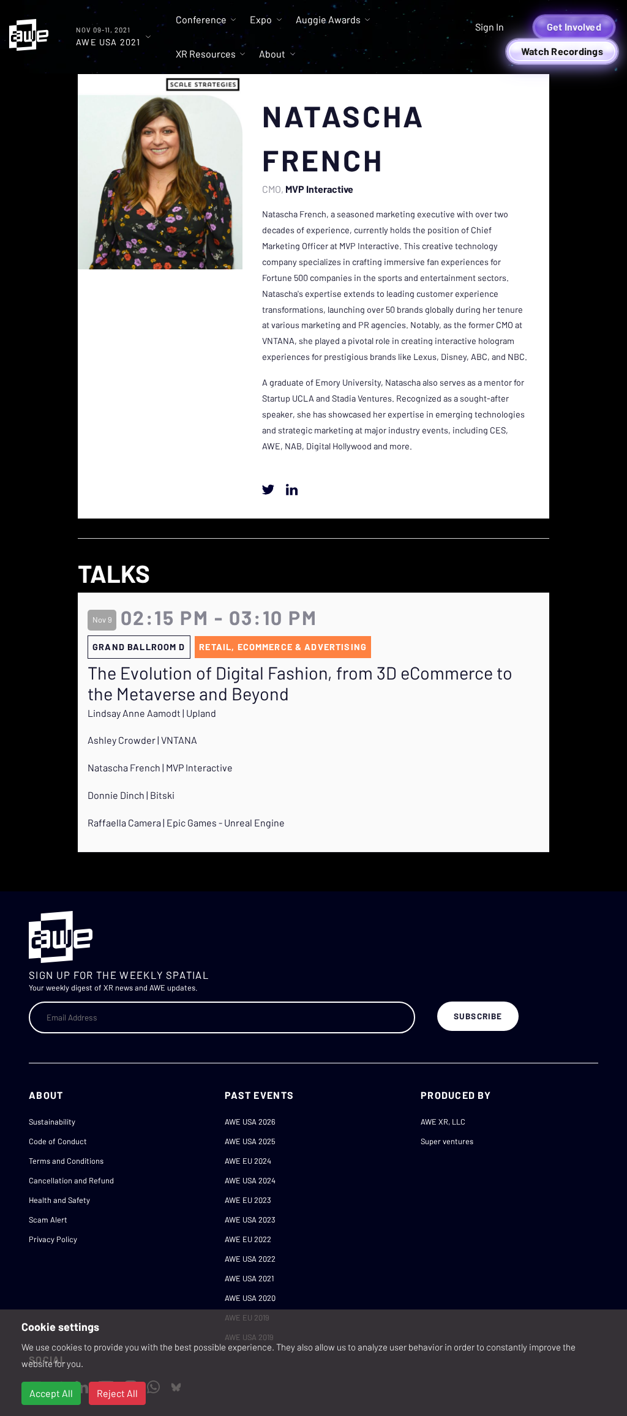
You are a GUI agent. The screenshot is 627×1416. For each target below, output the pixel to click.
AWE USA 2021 (249, 1278)
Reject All (117, 1393)
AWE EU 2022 (248, 1239)
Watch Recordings (562, 51)
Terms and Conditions (66, 1161)
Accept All (51, 1393)
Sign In (489, 26)
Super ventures (447, 1141)
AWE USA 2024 (250, 1180)
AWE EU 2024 (248, 1161)
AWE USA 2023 (250, 1219)
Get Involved (574, 26)
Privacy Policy (53, 1239)
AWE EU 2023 (248, 1200)
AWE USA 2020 (250, 1298)
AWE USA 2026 (250, 1121)
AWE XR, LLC (443, 1121)
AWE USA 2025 (250, 1141)
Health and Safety (59, 1200)
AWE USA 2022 (250, 1259)
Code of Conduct (58, 1141)
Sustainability (52, 1121)
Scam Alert (48, 1219)
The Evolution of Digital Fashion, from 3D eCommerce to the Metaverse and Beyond (300, 683)
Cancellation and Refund (71, 1180)
